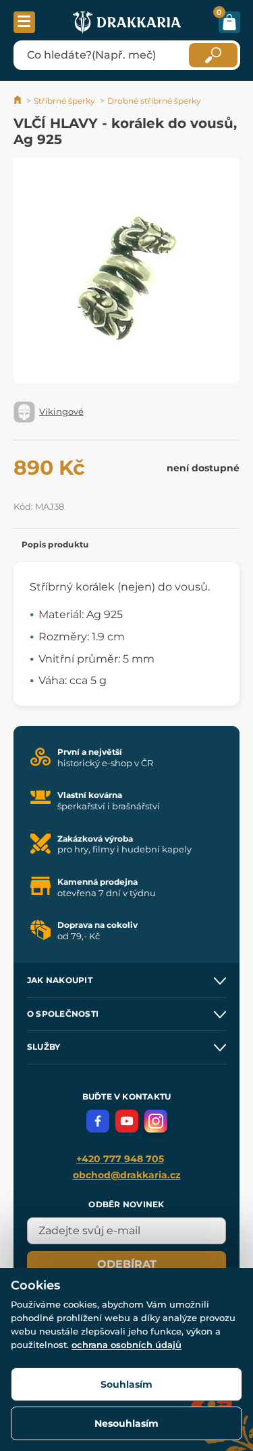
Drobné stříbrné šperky (154, 101)
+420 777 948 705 (120, 1159)
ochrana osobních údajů (126, 1344)
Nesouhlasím (126, 1423)
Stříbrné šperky (64, 101)
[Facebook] (97, 1121)
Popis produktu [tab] (55, 544)
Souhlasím (126, 1384)
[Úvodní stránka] (18, 101)
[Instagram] (155, 1121)
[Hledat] (213, 55)
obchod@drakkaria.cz (127, 1175)
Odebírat (127, 1264)
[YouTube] (126, 1121)
